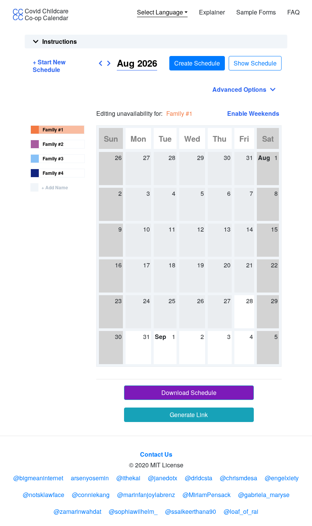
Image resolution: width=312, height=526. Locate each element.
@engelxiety (282, 477)
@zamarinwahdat (77, 511)
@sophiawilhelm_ (133, 511)
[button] (100, 63)
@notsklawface (43, 494)
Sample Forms (256, 12)
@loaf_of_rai (241, 511)
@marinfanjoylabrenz (146, 494)
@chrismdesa (238, 477)
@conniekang (91, 494)
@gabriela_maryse (264, 494)
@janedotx (162, 477)
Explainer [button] (212, 12)
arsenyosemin (90, 477)
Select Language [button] (160, 12)
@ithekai (128, 477)
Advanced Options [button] (239, 89)
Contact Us (156, 454)
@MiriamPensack (207, 494)
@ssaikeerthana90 (190, 511)
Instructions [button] (59, 41)
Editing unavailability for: (129, 113)
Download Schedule (188, 392)
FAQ (293, 12)
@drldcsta (198, 477)
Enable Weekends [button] (253, 113)
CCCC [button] (18, 14)
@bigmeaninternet (38, 477)
